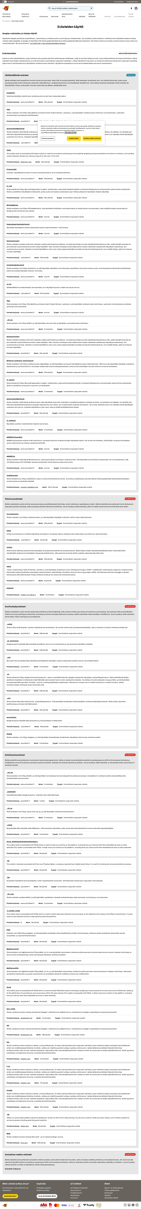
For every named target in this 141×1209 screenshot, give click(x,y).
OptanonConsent (13, 241)
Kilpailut (108, 1195)
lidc (8, 1042)
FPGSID (9, 734)
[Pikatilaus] (131, 8)
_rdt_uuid (10, 894)
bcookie (9, 1090)
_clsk (8, 657)
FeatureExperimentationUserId (18, 224)
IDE (8, 1025)
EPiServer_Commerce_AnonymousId (20, 361)
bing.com (24, 1143)
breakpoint (11, 93)
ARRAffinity (11, 456)
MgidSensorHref (13, 949)
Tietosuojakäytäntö (112, 1190)
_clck (8, 698)
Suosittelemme (119, 16)
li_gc (8, 1066)
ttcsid (9, 987)
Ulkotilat (82, 16)
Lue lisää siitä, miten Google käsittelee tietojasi (48, 43)
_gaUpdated (11, 792)
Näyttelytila (75, 1195)
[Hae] (49, 8)
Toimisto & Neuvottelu (6, 15)
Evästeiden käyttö (111, 1198)
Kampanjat (109, 1193)
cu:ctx (9, 284)
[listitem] (70, 2)
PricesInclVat (11, 169)
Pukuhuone (44, 16)
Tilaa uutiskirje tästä (47, 1196)
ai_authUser (11, 421)
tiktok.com (25, 1126)
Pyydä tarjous (131, 15)
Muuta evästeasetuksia (128, 53)
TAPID (9, 150)
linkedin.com (25, 1059)
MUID (8, 1134)
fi (21, 922)
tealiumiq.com (26, 162)
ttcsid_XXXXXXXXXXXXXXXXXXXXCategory (22, 842)
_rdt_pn (9, 808)
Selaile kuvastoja (43, 1190)
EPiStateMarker (12, 205)
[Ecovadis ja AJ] (98, 1205)
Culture (9, 547)
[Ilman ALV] (4, 2)
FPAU (8, 930)
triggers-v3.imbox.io (28, 595)
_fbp (8, 877)
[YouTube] (133, 1204)
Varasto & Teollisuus (25, 15)
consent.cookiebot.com (29, 487)
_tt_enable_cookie (13, 911)
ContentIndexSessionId (15, 265)
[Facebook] (125, 1204)
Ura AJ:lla (74, 1198)
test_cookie (11, 1009)
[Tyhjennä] (91, 8)
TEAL (8, 109)
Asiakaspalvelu (10, 1196)
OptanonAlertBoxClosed (15, 129)
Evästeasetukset (48, 138)
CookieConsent (12, 475)
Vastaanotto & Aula (67, 15)
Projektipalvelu (76, 1193)
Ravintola (55, 16)
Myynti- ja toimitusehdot (114, 1188)
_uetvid (9, 624)
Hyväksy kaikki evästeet (92, 138)
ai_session (11, 380)
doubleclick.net (26, 1018)
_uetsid (9, 825)
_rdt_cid (10, 773)
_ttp (8, 861)
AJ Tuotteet (6, 21)
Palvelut (107, 16)
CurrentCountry (13, 514)
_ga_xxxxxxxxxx (13, 641)
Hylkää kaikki (73, 138)
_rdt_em (10, 320)
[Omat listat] (136, 8)
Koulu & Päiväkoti (92, 15)
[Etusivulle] (5, 8)
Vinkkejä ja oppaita (44, 1188)
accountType (11, 717)
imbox (9, 531)
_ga (8, 674)
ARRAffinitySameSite (14, 437)
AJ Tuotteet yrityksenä (79, 1188)
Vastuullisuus (75, 1190)
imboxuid (10, 588)
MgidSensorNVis (13, 968)
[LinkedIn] (129, 1204)
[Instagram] (137, 1204)
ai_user (9, 186)
